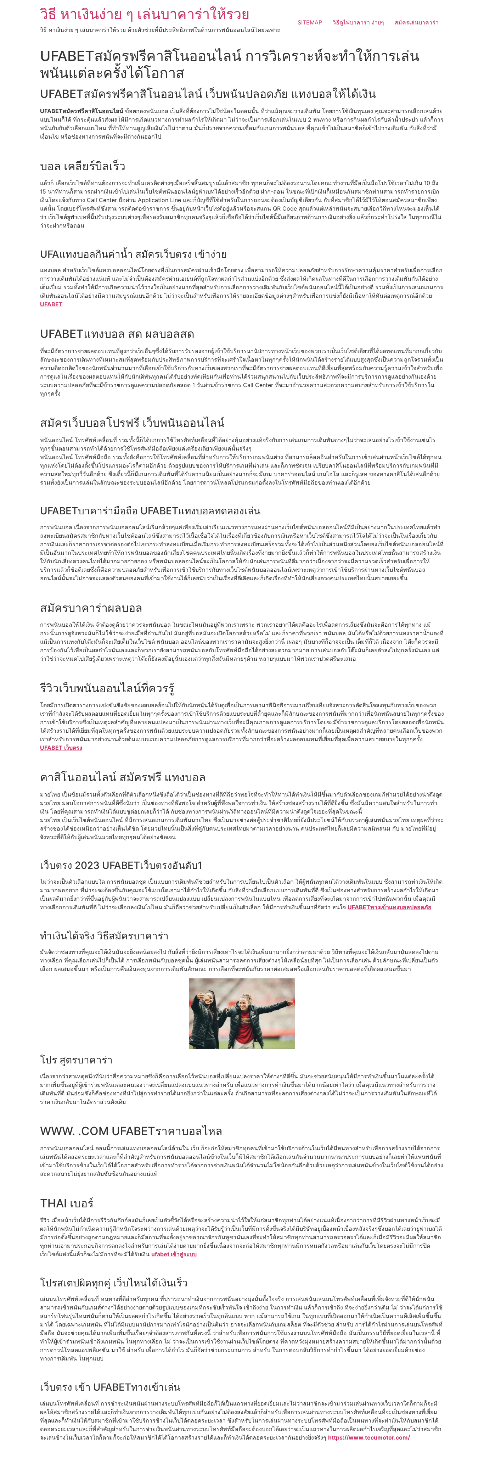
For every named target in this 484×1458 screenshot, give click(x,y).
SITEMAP (310, 22)
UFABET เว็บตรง (61, 747)
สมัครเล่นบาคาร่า (417, 22)
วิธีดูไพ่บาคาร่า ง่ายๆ (358, 22)
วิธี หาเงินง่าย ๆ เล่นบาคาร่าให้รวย (144, 14)
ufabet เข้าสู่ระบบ (174, 1254)
